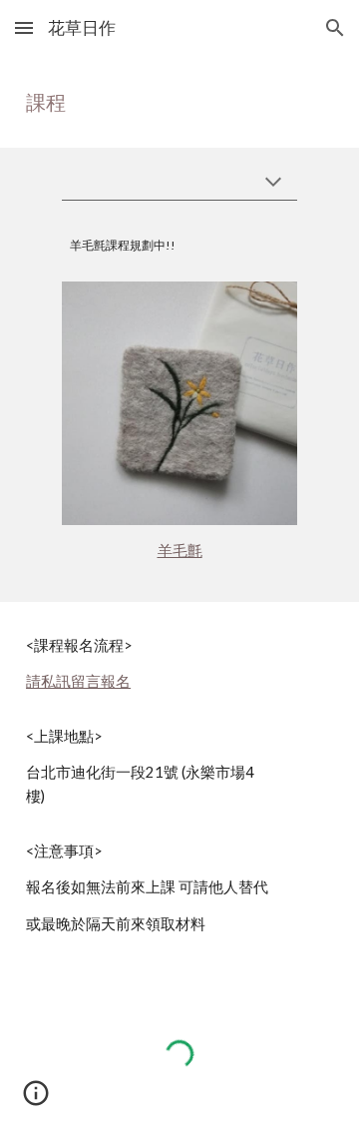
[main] (179, 102)
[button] (24, 27)
